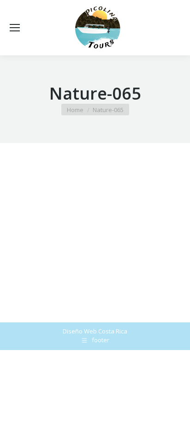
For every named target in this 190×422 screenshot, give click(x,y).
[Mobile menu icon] (14, 27)
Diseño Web (80, 331)
